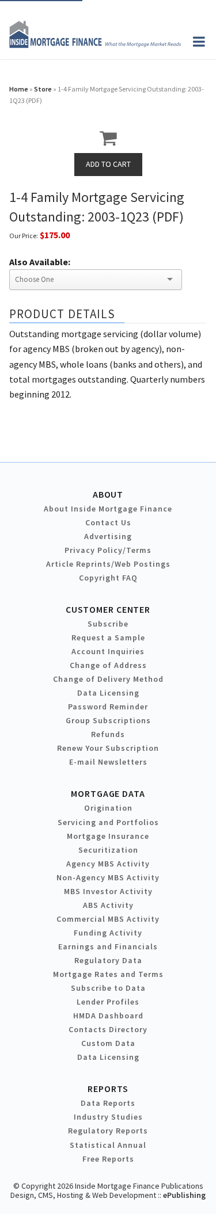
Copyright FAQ (108, 577)
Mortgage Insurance (108, 836)
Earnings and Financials (108, 946)
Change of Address (108, 665)
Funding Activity (108, 932)
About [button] (108, 494)
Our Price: (23, 235)
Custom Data (108, 1043)
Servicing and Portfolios (108, 822)
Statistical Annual (108, 1145)
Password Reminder (108, 706)
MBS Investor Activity (108, 891)
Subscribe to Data (108, 988)
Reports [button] (108, 1088)
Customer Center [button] (108, 609)
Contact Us (108, 522)
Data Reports (108, 1103)
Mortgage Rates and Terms (108, 974)
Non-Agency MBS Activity (108, 877)
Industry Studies (108, 1117)
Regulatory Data (108, 960)
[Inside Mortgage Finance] (95, 45)
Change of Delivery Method (108, 679)
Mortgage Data (108, 793)
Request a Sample (108, 637)
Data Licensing (108, 693)
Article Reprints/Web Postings (108, 564)
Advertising (108, 536)
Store (43, 89)
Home (18, 89)
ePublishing (184, 1195)
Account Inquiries (108, 651)
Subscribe (108, 624)
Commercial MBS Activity (108, 919)
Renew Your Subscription (108, 748)
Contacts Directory (108, 1029)
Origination (108, 808)
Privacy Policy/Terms (108, 550)
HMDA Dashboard (108, 1015)
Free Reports (108, 1159)
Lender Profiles (108, 1002)
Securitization (108, 850)
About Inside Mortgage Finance (108, 508)
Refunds (108, 734)
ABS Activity (108, 905)
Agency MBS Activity (108, 863)
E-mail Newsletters (108, 762)
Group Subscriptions (108, 720)
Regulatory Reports (108, 1130)
